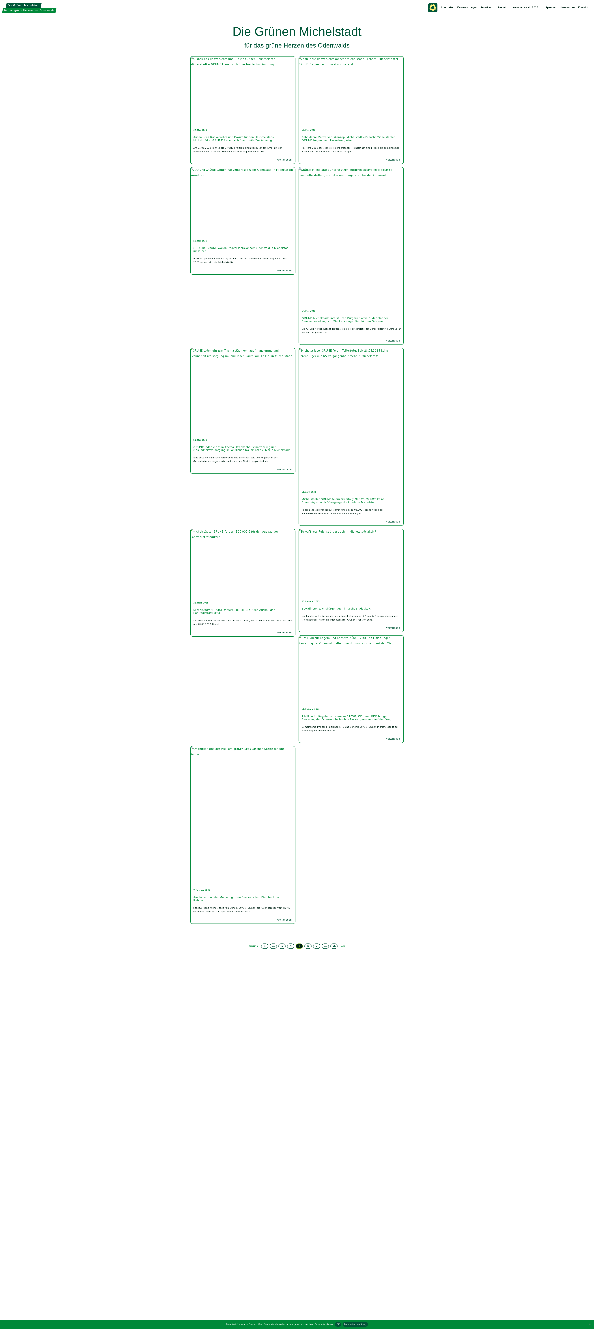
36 (334, 946)
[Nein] (590, 1324)
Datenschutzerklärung (355, 1324)
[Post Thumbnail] (242, 91)
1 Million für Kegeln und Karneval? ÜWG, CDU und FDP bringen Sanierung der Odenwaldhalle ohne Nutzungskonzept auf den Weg (347, 718)
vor (343, 946)
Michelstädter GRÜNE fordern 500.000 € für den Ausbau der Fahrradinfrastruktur (234, 611)
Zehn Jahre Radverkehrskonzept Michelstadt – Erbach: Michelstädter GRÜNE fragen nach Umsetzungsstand (348, 139)
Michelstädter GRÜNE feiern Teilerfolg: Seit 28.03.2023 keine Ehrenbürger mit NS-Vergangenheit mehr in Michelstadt (343, 501)
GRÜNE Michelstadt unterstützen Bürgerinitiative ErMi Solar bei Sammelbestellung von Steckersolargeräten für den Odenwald (345, 320)
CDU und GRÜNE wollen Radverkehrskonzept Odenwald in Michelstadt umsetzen (241, 249)
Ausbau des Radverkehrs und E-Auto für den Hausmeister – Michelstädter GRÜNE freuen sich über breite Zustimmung (233, 139)
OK (338, 1324)
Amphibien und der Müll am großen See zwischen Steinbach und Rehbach (237, 899)
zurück (253, 946)
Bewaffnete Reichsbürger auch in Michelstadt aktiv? (337, 608)
